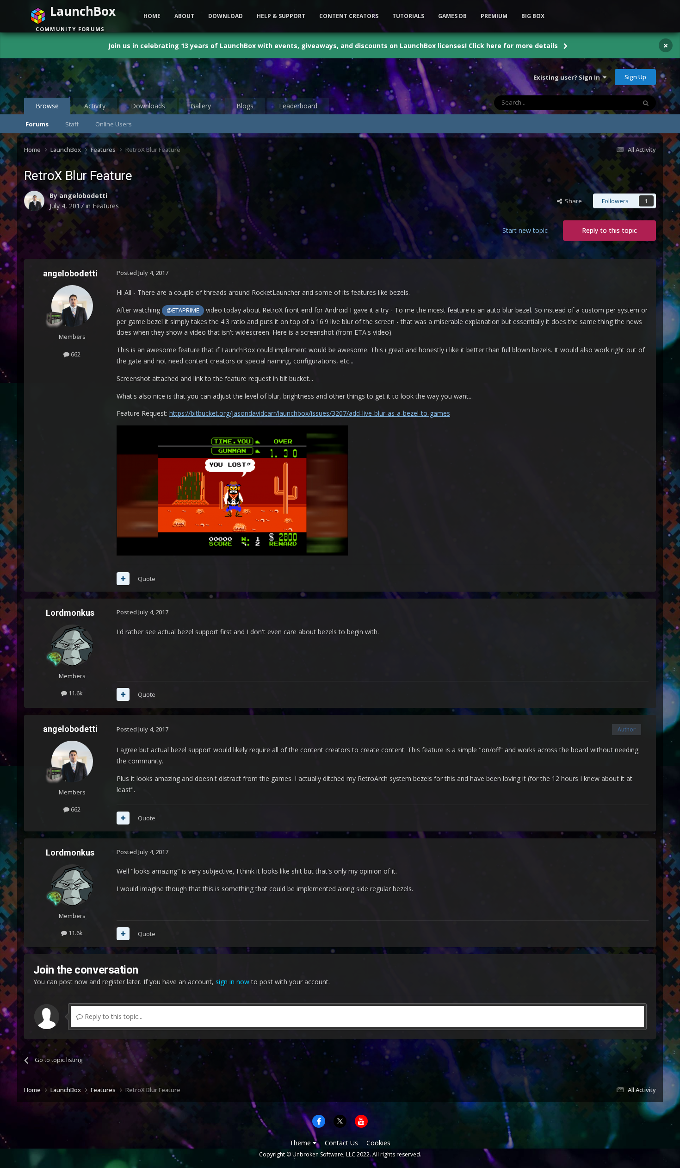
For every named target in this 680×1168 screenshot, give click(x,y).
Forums (37, 124)
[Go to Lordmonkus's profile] (72, 645)
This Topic (609, 102)
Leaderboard (298, 105)
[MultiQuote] (123, 578)
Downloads (148, 105)
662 (74, 354)
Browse (47, 105)
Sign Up (635, 77)
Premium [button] (494, 16)
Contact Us (341, 1142)
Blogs (244, 105)
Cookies (378, 1142)
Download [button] (225, 16)
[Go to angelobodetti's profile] (34, 201)
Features (106, 205)
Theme (301, 1142)
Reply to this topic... (112, 1016)
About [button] (184, 16)
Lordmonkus (70, 613)
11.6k (75, 693)
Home (152, 16)
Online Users (113, 124)
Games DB (452, 16)
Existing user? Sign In (568, 77)
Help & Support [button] (281, 16)
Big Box (532, 16)
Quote (146, 579)
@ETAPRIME (183, 310)
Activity (94, 105)
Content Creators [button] (348, 16)
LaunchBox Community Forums (98, 77)
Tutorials (408, 16)
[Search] (646, 102)
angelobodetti (83, 195)
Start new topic (525, 230)
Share (572, 201)
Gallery (201, 105)
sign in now (232, 981)
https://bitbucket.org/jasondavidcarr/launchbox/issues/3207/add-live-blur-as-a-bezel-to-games (309, 413)
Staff (72, 124)
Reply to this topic (609, 230)
